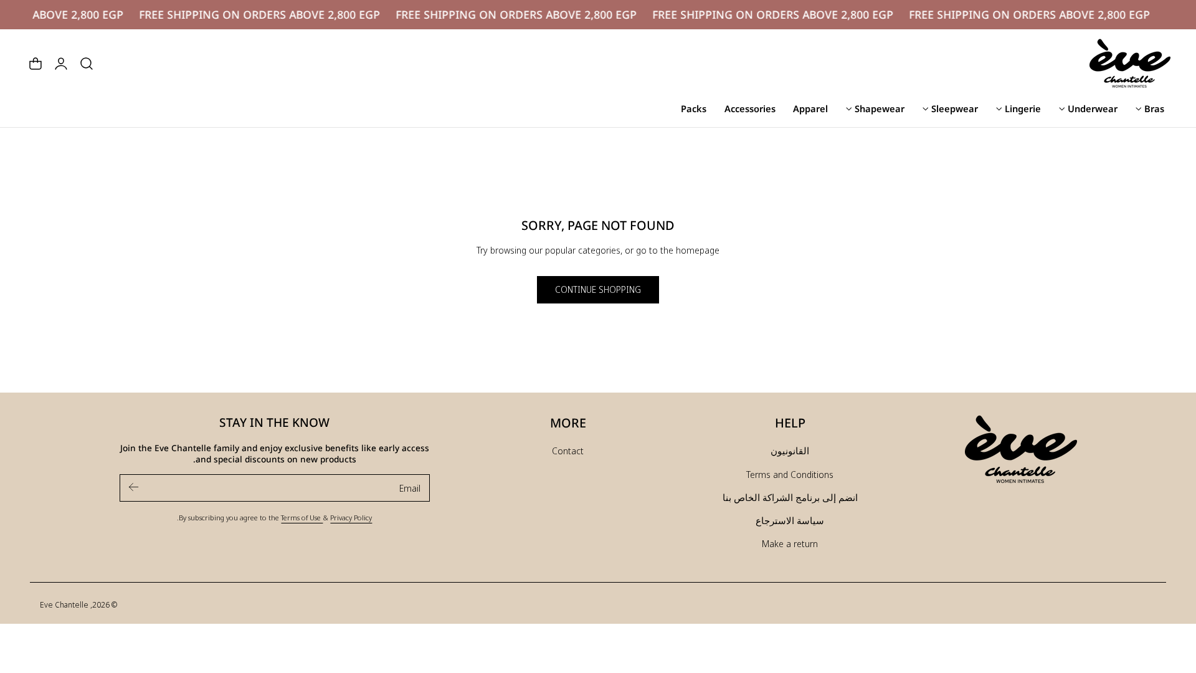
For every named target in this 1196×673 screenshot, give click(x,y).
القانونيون (790, 450)
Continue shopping (598, 289)
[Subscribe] (134, 487)
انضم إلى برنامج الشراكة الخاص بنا (790, 497)
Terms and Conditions (789, 474)
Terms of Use (302, 517)
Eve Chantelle (64, 604)
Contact (568, 450)
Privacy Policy (351, 517)
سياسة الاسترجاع (790, 520)
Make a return (790, 543)
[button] (86, 63)
